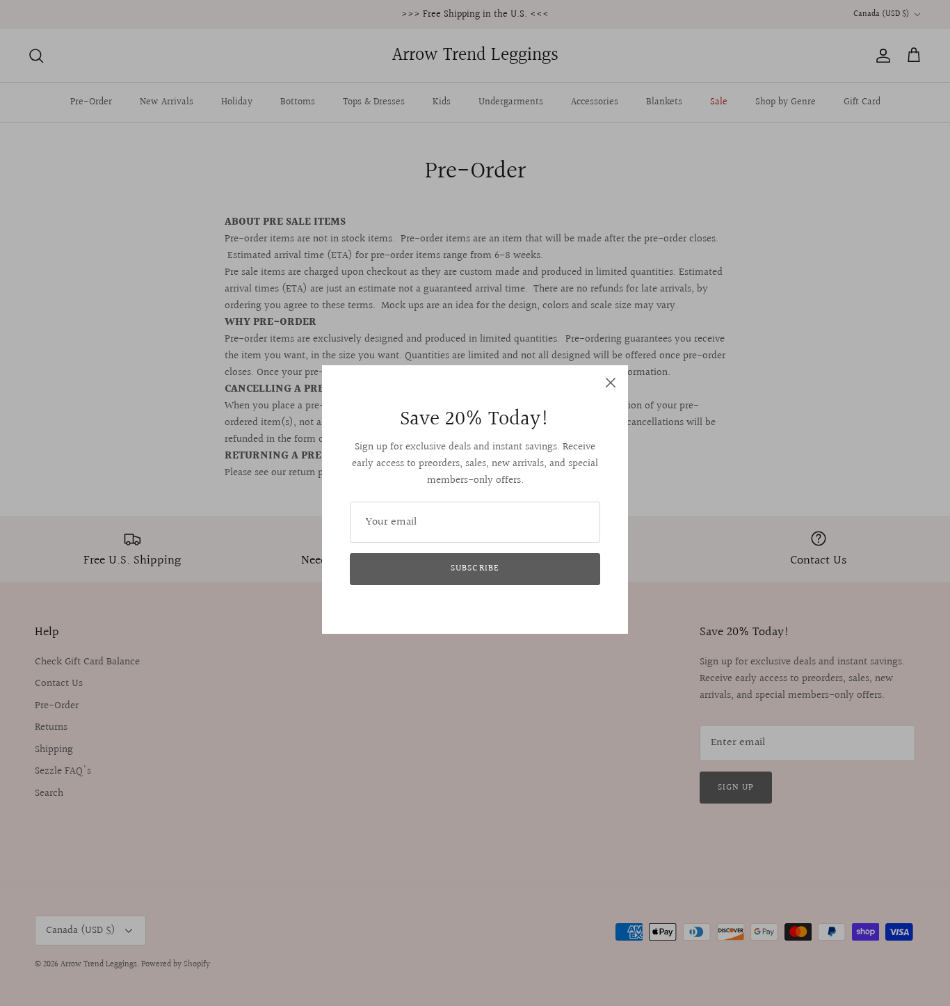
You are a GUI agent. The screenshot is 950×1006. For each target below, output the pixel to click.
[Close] (610, 382)
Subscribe (475, 568)
